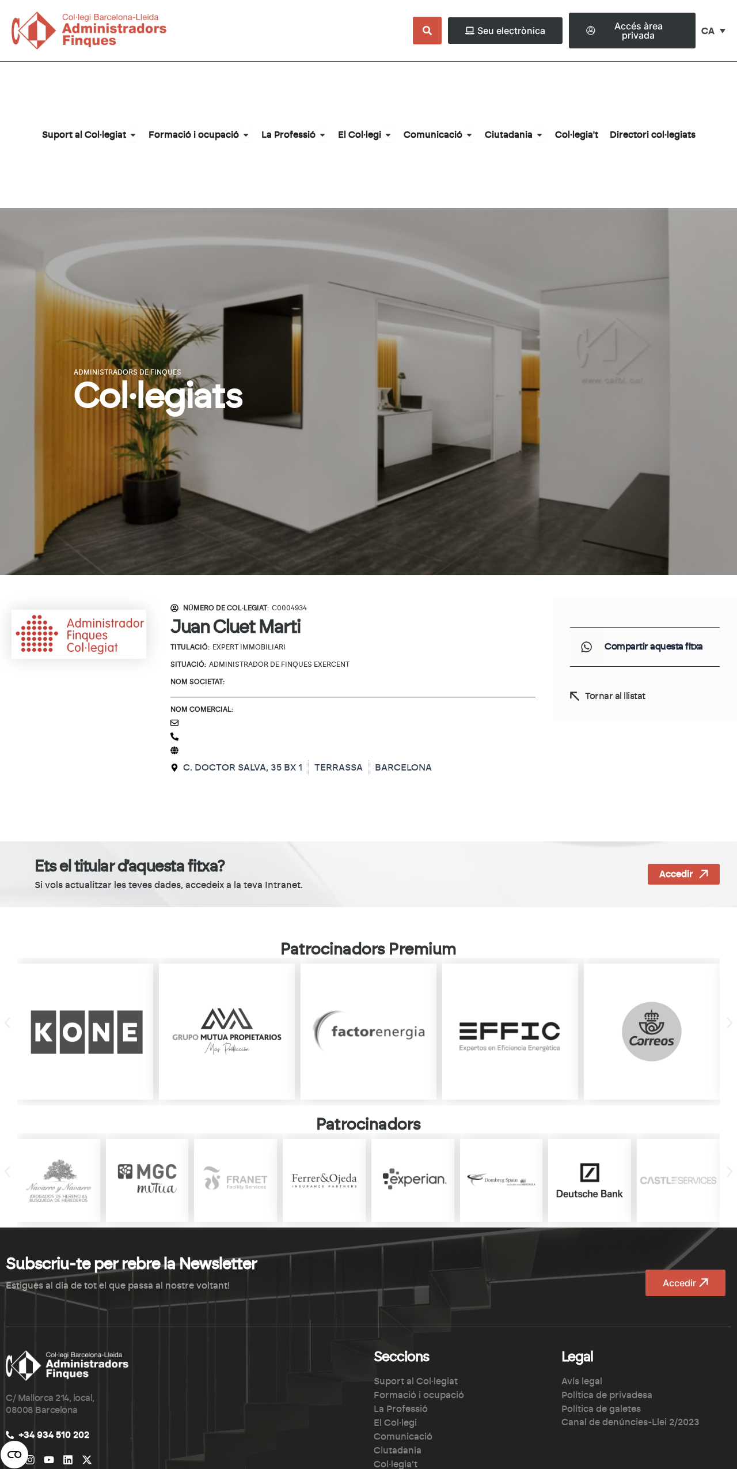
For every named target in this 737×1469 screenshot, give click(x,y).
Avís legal (581, 1381)
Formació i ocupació (419, 1395)
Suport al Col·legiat (416, 1381)
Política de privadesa (606, 1395)
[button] (586, 646)
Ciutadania (397, 1450)
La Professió (401, 1409)
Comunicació (403, 1436)
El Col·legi (395, 1423)
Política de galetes (601, 1409)
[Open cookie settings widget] (14, 1454)
